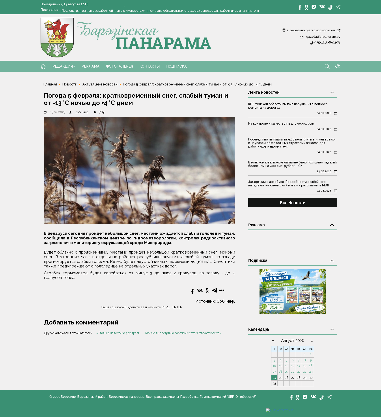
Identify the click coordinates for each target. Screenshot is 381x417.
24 (274, 377)
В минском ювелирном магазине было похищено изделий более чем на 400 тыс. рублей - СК (292, 164)
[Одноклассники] (306, 7)
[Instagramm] (314, 7)
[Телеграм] (338, 7)
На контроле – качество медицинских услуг (282, 123)
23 (311, 371)
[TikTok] (330, 7)
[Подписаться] (293, 291)
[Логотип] (126, 37)
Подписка (176, 66)
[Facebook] (300, 7)
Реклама (90, 66)
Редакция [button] (62, 66)
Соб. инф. (82, 112)
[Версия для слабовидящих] (335, 66)
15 (304, 366)
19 (286, 371)
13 (292, 366)
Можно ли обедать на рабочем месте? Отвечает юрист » (183, 333)
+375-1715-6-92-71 (327, 42)
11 (280, 366)
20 (293, 371)
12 (286, 366)
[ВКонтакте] (322, 6)
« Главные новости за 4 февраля (117, 333)
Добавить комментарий (81, 322)
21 (298, 371)
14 (298, 366)
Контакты (150, 66)
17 (274, 371)
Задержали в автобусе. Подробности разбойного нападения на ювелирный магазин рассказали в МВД (288, 183)
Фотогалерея (119, 66)
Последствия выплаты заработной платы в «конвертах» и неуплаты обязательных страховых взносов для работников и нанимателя (160, 9)
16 (310, 366)
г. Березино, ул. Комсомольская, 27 (313, 30)
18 (280, 371)
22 (304, 371)
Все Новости (292, 202)
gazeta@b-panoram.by (322, 36)
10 (274, 366)
